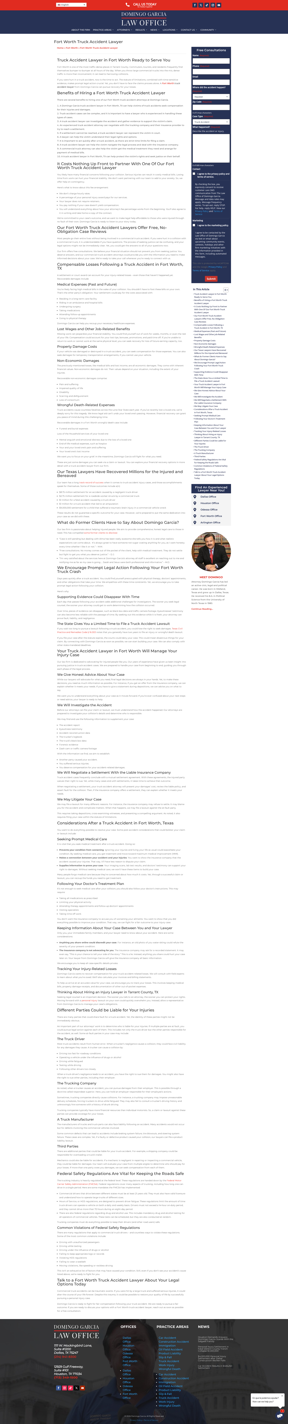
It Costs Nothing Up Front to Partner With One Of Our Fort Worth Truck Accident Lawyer (210, 309)
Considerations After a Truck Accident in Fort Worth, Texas (211, 411)
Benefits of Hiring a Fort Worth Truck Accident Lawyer (210, 301)
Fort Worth (72, 48)
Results (141, 30)
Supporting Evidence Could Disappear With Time (211, 373)
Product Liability (170, 1353)
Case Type (203, 116)
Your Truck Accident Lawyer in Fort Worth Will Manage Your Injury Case (210, 386)
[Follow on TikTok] (206, 5)
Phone (201, 66)
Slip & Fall (165, 1357)
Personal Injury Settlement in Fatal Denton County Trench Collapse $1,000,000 (213, 1348)
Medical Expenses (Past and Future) (210, 331)
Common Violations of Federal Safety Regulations (211, 467)
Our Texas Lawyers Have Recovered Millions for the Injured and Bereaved (210, 351)
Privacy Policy (201, 211)
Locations (170, 30)
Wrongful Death (169, 1369)
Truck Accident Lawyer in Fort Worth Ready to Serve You (210, 295)
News (155, 30)
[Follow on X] (200, 5)
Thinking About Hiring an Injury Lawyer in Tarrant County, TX (208, 436)
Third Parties (200, 456)
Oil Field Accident (171, 1349)
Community (208, 30)
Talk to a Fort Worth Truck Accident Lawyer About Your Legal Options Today (210, 475)
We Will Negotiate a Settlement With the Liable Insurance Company (210, 401)
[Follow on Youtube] (218, 5)
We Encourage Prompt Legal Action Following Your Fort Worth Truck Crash (210, 365)
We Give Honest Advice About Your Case (209, 392)
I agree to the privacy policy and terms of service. (213, 175)
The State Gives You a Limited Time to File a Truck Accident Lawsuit (211, 379)
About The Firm (80, 30)
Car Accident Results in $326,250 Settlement (215, 1367)
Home (60, 48)
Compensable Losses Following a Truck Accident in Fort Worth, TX (209, 326)
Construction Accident (174, 1341)
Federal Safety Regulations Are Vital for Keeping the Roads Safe (210, 461)
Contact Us (189, 30)
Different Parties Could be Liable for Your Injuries (210, 442)
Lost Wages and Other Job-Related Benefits (209, 336)
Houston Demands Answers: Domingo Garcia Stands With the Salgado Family (215, 1339)
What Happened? (206, 127)
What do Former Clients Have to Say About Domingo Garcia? (210, 358)
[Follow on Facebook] (194, 5)
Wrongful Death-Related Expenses (209, 347)
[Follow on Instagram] (212, 5)
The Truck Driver (201, 447)
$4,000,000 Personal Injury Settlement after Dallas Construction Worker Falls (212, 1358)
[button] (71, 5)
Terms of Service (201, 270)
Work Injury (166, 1365)
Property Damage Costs (204, 340)
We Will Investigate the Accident (208, 396)
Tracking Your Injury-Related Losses (210, 431)
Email (195, 76)
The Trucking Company (204, 450)
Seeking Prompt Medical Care (207, 415)
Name (201, 55)
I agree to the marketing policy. (213, 225)
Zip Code (202, 101)
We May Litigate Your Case (206, 406)
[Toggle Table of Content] (224, 289)
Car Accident (167, 1337)
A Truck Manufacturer (204, 453)
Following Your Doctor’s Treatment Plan (209, 420)
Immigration (167, 1345)
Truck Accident (169, 1361)
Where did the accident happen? (209, 89)
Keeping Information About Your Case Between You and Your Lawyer (210, 426)
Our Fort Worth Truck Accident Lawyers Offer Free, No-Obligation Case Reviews (209, 319)
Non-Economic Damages (205, 344)
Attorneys (124, 30)
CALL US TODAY (144, 4)
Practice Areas (103, 30)
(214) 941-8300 (65, 1357)
